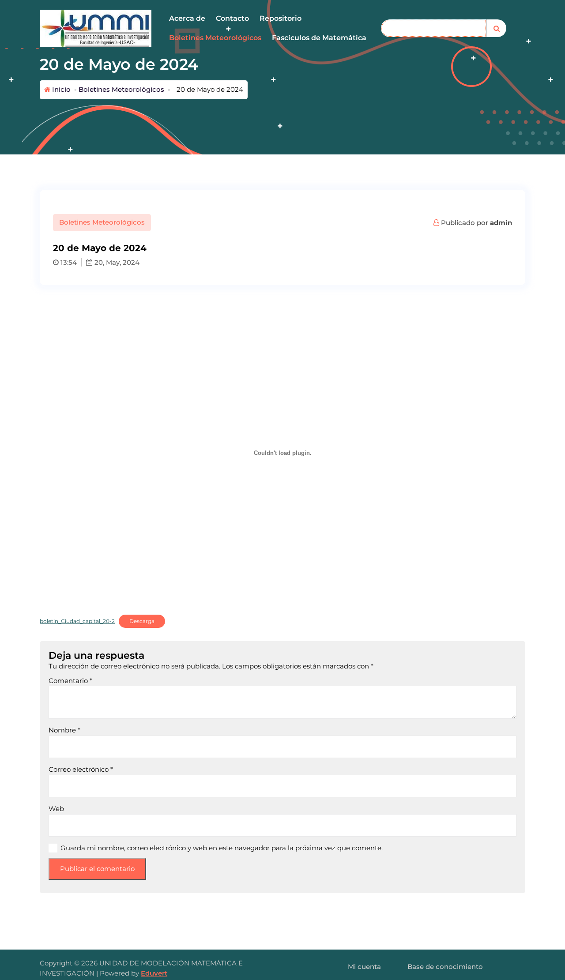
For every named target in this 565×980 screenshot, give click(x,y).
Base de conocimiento (445, 966)
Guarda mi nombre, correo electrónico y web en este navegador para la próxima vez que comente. (221, 848)
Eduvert (154, 973)
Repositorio (280, 18)
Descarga (141, 621)
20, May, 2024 (116, 262)
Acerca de (187, 18)
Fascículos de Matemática (319, 38)
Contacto (232, 18)
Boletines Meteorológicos (215, 38)
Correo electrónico (81, 769)
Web (56, 808)
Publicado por (475, 222)
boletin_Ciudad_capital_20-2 (77, 621)
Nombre (64, 730)
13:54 (68, 262)
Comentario (70, 680)
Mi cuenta (364, 966)
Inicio (60, 89)
